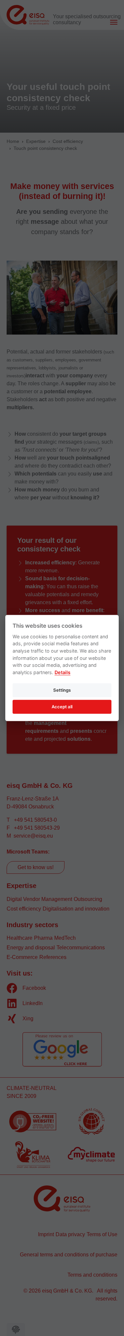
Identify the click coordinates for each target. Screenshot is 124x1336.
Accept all (62, 706)
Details (62, 672)
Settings (62, 689)
